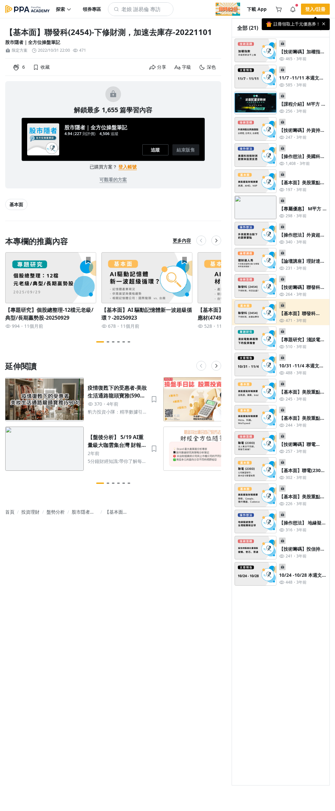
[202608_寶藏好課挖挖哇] (228, 9)
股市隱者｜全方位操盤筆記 (32, 42)
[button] (64, 9)
